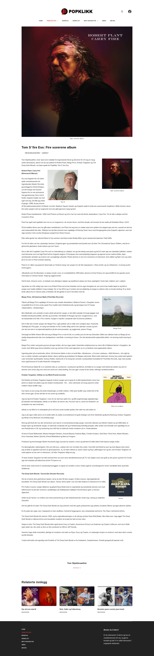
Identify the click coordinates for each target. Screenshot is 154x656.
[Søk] (122, 11)
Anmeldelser (51, 20)
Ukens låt (76, 20)
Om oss (112, 20)
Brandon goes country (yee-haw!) (111, 609)
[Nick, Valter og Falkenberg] (77, 596)
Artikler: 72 (77, 567)
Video (104, 20)
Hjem (41, 20)
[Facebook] (129, 11)
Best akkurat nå (90, 20)
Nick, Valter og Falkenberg (70, 609)
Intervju (65, 20)
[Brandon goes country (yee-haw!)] (115, 596)
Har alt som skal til (29, 609)
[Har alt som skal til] (39, 596)
